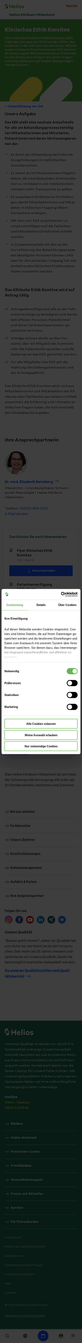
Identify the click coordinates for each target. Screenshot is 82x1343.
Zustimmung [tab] (14, 604)
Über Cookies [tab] (67, 604)
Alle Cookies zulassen (41, 723)
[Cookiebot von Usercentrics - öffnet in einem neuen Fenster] (61, 594)
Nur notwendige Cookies (41, 746)
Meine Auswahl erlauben (41, 735)
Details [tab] (41, 604)
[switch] (72, 683)
